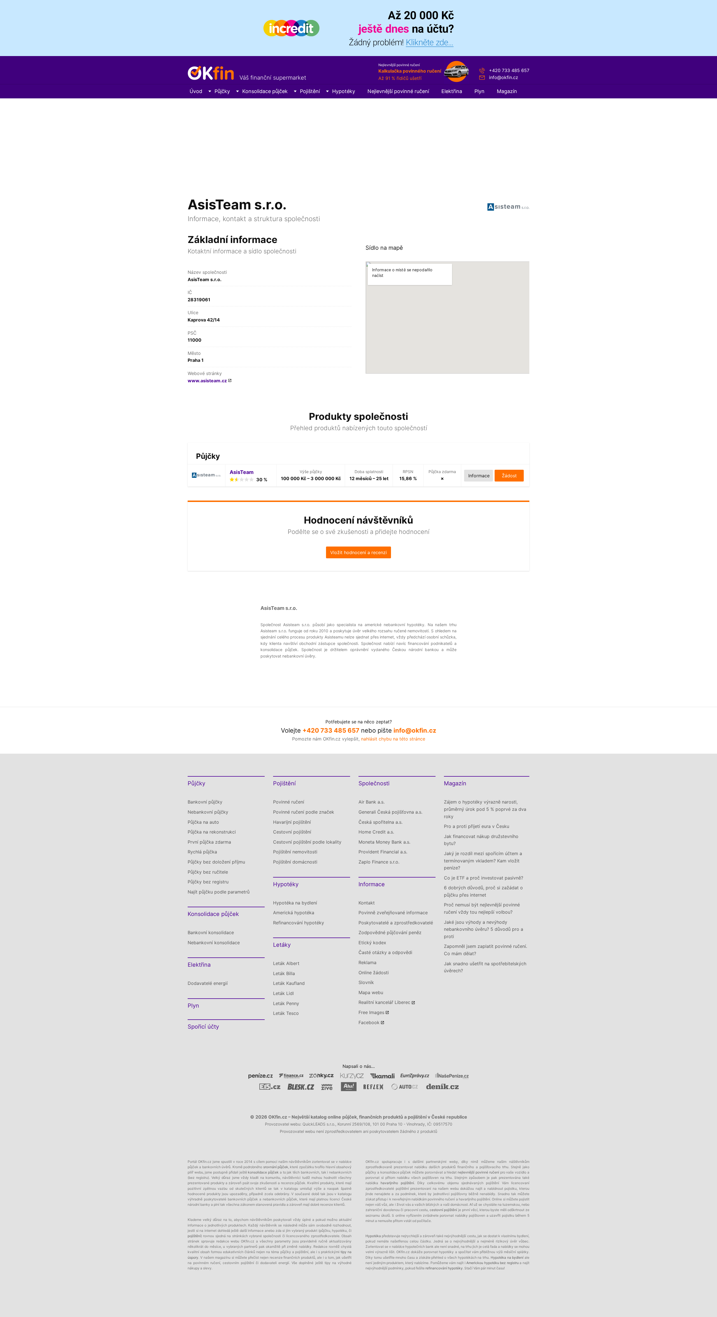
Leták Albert (286, 963)
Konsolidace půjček (265, 91)
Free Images (371, 1012)
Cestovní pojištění (292, 832)
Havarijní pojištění (292, 822)
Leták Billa (284, 973)
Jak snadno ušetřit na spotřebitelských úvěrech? (485, 967)
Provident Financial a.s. (382, 852)
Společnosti (374, 783)
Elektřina (451, 91)
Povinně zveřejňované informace (393, 912)
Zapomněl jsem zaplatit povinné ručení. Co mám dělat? (485, 949)
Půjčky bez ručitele (208, 872)
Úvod (196, 91)
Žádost (509, 475)
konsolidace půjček (263, 1172)
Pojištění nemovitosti (295, 852)
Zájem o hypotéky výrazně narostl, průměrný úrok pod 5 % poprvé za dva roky (485, 809)
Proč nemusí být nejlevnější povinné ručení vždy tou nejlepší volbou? (482, 908)
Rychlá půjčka (202, 852)
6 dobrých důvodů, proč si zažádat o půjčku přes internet (483, 891)
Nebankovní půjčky (208, 812)
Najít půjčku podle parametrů (219, 892)
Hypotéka (373, 1236)
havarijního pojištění (397, 1183)
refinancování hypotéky (444, 1268)
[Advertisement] (358, 140)
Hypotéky (343, 91)
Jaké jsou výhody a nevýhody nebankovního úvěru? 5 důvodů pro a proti (483, 929)
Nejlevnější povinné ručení (398, 91)
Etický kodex (372, 942)
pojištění (194, 1236)
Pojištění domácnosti (295, 862)
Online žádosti (373, 972)
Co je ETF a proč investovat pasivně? (483, 878)
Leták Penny (286, 1003)
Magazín (507, 91)
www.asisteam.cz (207, 380)
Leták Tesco (286, 1013)
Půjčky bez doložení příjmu (216, 862)
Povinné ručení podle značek (303, 812)
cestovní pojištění (443, 1210)
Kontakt (366, 903)
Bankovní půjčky (205, 802)
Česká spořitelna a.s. (380, 822)
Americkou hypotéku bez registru (492, 1263)
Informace (371, 884)
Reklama (367, 962)
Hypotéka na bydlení (295, 903)
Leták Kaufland (289, 983)
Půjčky (222, 91)
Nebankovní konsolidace (214, 942)
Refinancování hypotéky (298, 922)
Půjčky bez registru (208, 882)
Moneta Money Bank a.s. (384, 842)
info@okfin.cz (503, 77)
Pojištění (310, 91)
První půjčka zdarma (209, 842)
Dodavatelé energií (208, 983)
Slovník (366, 982)
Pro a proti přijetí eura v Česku (476, 826)
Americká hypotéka (293, 912)
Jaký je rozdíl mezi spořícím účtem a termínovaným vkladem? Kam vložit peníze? (483, 861)
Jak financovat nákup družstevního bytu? (481, 840)
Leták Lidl (283, 993)
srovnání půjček (275, 1167)
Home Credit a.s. (376, 832)
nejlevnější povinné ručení (478, 1172)
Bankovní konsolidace (211, 932)
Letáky (282, 944)
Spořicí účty (203, 1026)
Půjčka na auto (203, 822)
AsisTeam (241, 472)
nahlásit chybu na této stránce (393, 739)
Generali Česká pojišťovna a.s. (390, 812)
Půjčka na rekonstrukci (212, 832)
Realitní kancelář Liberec (384, 1002)
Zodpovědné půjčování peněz (390, 932)
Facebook (369, 1022)
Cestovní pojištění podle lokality (307, 842)
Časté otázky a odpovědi (385, 952)
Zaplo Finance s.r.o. (378, 862)
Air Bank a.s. (371, 802)
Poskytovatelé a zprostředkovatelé (395, 922)
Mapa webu (370, 992)
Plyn (479, 91)
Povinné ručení (288, 802)
